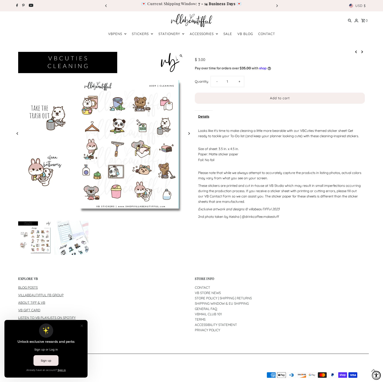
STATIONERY (169, 34)
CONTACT (266, 34)
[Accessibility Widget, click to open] (376, 375)
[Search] (350, 20)
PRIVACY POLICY (207, 330)
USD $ (360, 6)
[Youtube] (30, 5)
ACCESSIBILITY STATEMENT (216, 325)
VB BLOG (245, 34)
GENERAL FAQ (206, 309)
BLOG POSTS (28, 287)
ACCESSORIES (202, 34)
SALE (227, 34)
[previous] (356, 52)
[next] (362, 52)
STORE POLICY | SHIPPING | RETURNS (223, 298)
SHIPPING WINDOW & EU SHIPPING (222, 303)
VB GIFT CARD (29, 310)
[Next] (277, 5)
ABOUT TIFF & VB (31, 302)
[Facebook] (16, 5)
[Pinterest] (23, 5)
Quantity (201, 81)
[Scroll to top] (374, 370)
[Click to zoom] (181, 56)
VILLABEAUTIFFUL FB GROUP (41, 295)
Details (203, 116)
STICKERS (140, 34)
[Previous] (106, 5)
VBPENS (115, 34)
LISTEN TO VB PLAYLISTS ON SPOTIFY (47, 318)
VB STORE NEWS (208, 293)
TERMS (200, 319)
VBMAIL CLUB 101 (208, 314)
